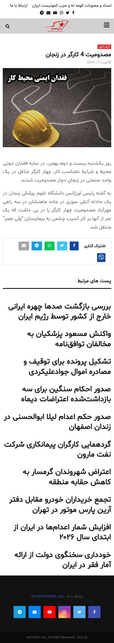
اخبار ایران (104, 46)
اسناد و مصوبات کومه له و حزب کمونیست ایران (71, 6)
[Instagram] (64, 612)
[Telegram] (20, 612)
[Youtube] (49, 612)
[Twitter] (79, 612)
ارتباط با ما (18, 6)
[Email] (34, 612)
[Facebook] (94, 612)
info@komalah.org (47, 596)
